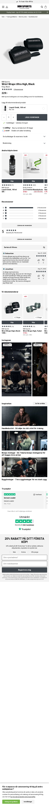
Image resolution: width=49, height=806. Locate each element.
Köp (12, 181)
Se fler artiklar (40, 403)
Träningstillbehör (11, 17)
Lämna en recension (24, 239)
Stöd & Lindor (23, 17)
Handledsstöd (33, 17)
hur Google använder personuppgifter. (22, 797)
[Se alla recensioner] (7, 89)
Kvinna (23, 552)
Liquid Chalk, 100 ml (9, 190)
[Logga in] (7, 7)
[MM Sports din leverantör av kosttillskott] (24, 6)
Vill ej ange (34, 552)
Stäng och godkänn (11, 801)
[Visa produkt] (6, 185)
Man (14, 552)
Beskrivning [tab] (7, 143)
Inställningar (28, 801)
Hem (3, 17)
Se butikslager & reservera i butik (15, 137)
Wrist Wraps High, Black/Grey (13, 331)
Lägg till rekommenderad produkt (14, 103)
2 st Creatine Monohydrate (33, 190)
